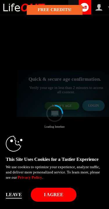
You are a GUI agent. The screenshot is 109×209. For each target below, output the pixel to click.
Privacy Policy (30, 177)
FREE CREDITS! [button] (55, 9)
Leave (14, 194)
